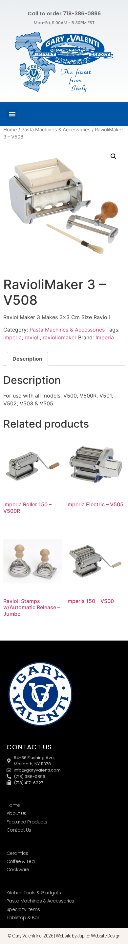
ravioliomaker (59, 337)
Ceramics (17, 853)
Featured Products (27, 822)
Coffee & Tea (21, 861)
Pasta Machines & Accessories (56, 130)
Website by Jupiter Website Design (88, 935)
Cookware (18, 869)
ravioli (32, 337)
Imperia (105, 337)
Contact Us (19, 830)
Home (10, 130)
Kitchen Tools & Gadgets (34, 892)
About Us (16, 813)
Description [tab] (27, 358)
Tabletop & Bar (23, 917)
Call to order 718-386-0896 (64, 13)
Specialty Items (23, 909)
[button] (12, 114)
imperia (12, 337)
